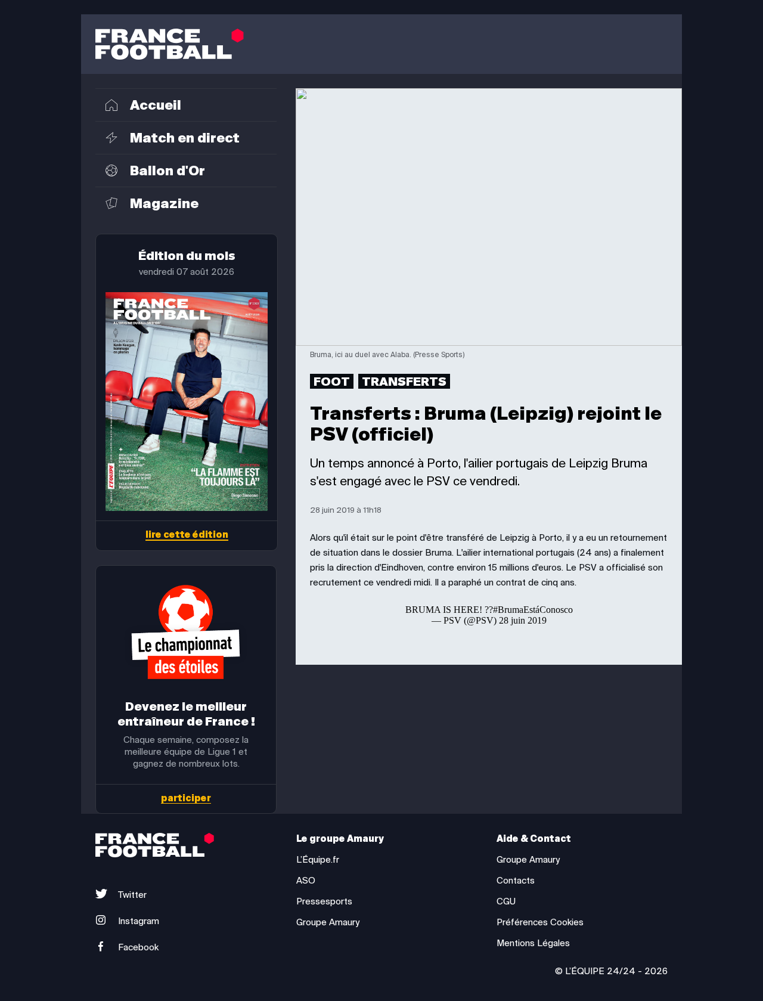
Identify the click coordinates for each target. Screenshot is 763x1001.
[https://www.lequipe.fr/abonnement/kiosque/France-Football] (187, 401)
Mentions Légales (533, 943)
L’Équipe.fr (317, 860)
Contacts (516, 881)
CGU (506, 901)
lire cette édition (186, 536)
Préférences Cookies (540, 922)
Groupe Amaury (327, 922)
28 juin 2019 (523, 620)
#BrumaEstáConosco (533, 610)
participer (186, 799)
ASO (305, 881)
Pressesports (324, 901)
